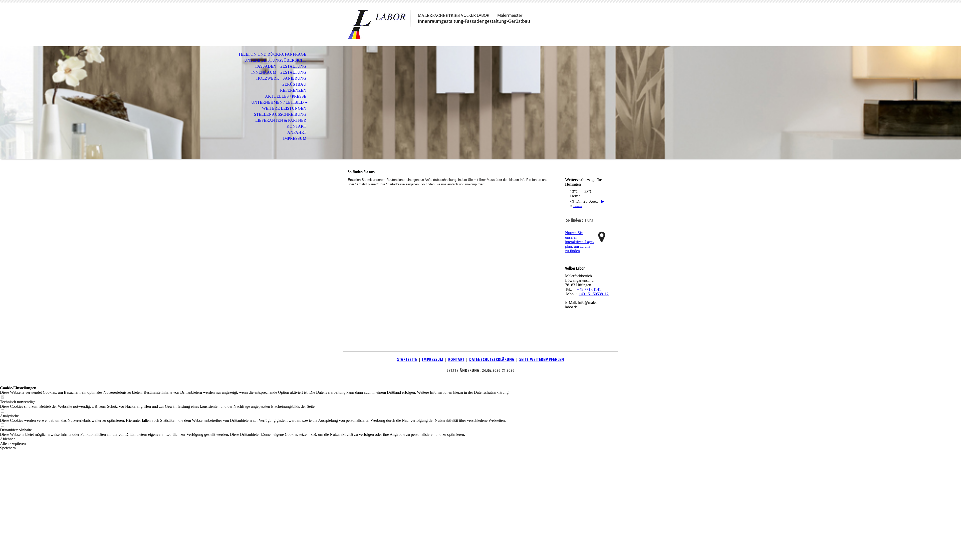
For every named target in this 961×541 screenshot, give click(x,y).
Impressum (294, 138)
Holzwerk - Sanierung (281, 78)
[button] (255, 439)
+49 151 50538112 (594, 294)
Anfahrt (296, 132)
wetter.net (577, 206)
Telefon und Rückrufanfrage (272, 54)
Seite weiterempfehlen (541, 359)
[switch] (2, 397)
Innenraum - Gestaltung (278, 72)
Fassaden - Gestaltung (280, 66)
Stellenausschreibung (280, 114)
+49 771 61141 (589, 289)
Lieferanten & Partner (280, 120)
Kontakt (296, 126)
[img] (376, 24)
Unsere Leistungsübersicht (275, 60)
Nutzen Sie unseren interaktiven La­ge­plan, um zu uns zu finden (579, 242)
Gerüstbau (294, 84)
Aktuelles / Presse (285, 96)
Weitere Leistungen (284, 108)
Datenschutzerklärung (492, 359)
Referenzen (293, 90)
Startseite (407, 359)
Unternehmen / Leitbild (277, 102)
